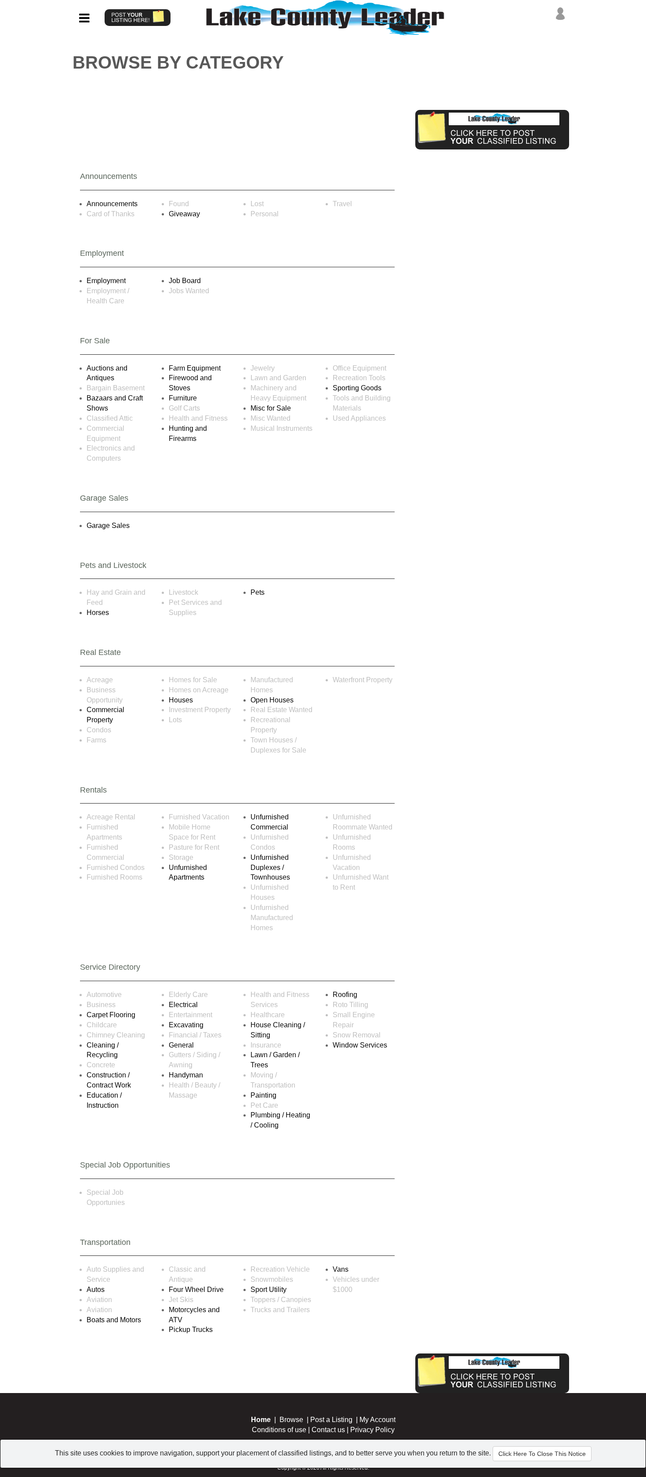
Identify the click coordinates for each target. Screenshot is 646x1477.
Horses (98, 612)
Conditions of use (279, 1429)
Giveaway (184, 214)
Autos (96, 1289)
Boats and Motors (114, 1320)
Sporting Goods (357, 388)
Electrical (183, 1004)
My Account (377, 1419)
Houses (181, 700)
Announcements (112, 203)
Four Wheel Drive (196, 1289)
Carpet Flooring (111, 1015)
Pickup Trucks (191, 1329)
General (181, 1045)
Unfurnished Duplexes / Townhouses (270, 867)
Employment (106, 280)
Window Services (360, 1045)
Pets (257, 592)
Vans (340, 1269)
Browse (291, 1419)
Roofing (345, 994)
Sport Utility (268, 1289)
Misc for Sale (270, 408)
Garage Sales (108, 525)
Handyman (186, 1075)
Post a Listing (331, 1419)
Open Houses (272, 700)
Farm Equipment (195, 368)
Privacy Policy (372, 1429)
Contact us (328, 1429)
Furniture (183, 398)
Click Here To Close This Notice (542, 1453)
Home (261, 1419)
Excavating (186, 1025)
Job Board (185, 280)
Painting (263, 1095)
